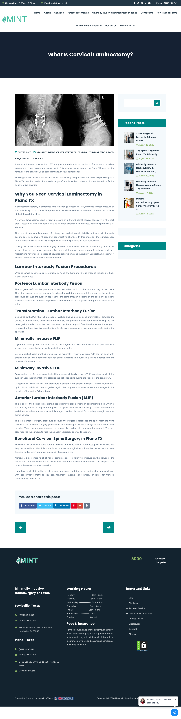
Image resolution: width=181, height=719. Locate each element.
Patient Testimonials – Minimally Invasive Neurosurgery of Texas (102, 12)
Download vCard (27, 670)
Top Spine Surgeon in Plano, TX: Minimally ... (148, 152)
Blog (131, 598)
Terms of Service (137, 608)
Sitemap (133, 634)
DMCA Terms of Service (140, 613)
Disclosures (134, 624)
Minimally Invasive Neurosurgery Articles (58, 152)
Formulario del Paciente (89, 25)
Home (37, 12)
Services (59, 12)
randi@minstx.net (59, 3)
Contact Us (147, 12)
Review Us (110, 25)
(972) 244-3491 (171, 3)
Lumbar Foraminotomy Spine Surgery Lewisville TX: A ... (147, 204)
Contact (133, 629)
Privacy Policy (136, 618)
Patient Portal (127, 25)
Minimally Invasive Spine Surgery (97, 152)
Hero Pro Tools (45, 698)
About (47, 12)
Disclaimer (134, 603)
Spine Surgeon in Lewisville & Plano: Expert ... (146, 137)
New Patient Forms (167, 12)
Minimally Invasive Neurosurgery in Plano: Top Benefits (148, 185)
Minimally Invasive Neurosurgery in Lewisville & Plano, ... (147, 168)
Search (157, 103)
